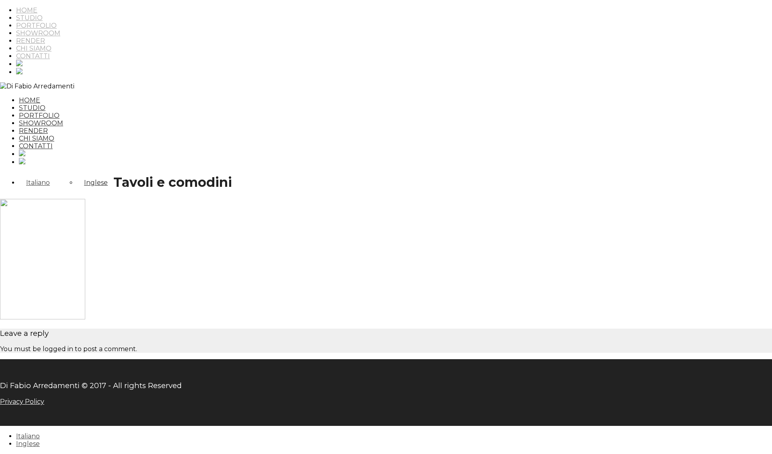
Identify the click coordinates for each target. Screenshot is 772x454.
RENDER (30, 41)
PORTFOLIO (36, 25)
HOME (26, 10)
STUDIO (29, 18)
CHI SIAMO (33, 48)
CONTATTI (33, 56)
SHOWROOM (38, 33)
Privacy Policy (22, 401)
